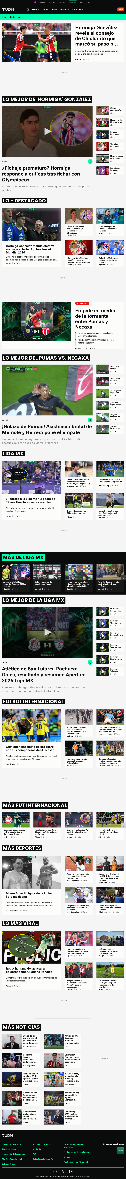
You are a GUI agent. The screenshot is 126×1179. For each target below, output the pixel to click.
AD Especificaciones (42, 1144)
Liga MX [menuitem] (45, 9)
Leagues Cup (72, 486)
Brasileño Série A (105, 765)
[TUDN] (8, 9)
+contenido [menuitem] (77, 9)
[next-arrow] (123, 577)
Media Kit (37, 1149)
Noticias (52, 2)
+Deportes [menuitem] (64, 9)
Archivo (67, 1157)
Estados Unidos (29, 1047)
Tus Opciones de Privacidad (76, 1162)
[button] (47, 131)
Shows (42, 2)
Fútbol (8, 263)
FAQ (34, 1154)
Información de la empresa (13, 1154)
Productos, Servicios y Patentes (77, 1152)
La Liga (70, 736)
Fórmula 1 (102, 883)
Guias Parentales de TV (43, 1159)
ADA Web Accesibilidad (12, 1159)
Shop (89, 2)
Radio (82, 2)
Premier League (105, 734)
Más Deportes (12, 911)
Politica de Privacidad (11, 1144)
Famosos (62, 2)
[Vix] (120, 9)
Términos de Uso (9, 1149)
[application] (47, 131)
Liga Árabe (10, 764)
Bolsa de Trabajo (9, 1164)
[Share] (90, 161)
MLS (99, 837)
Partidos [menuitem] (35, 9)
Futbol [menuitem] (54, 9)
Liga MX (101, 265)
